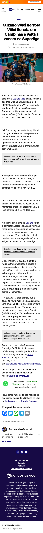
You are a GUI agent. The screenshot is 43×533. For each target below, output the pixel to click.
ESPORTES (21, 20)
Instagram (10, 401)
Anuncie (21, 466)
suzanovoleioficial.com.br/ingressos (23, 363)
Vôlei (22, 422)
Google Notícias (29, 401)
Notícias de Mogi (14, 525)
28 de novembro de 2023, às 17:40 (23, 47)
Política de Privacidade (21, 469)
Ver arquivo (7, 441)
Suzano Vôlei (19, 98)
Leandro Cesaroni (24, 44)
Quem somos (21, 460)
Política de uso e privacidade (12, 529)
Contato (21, 463)
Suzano (29, 223)
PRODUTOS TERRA (35, 2)
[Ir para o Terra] (6, 2)
